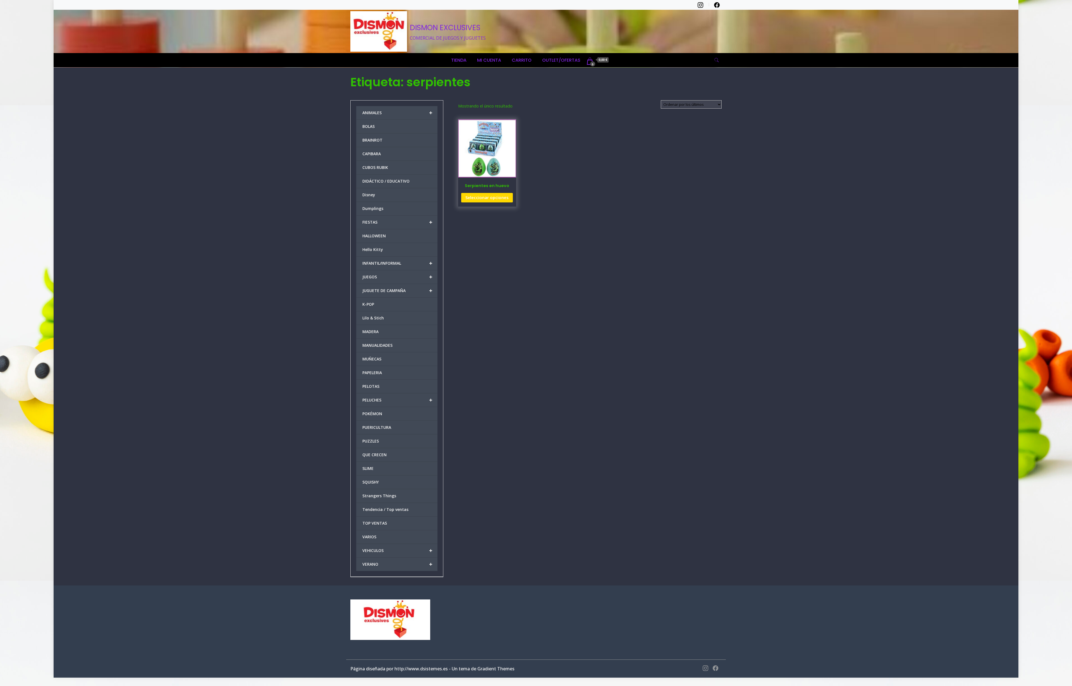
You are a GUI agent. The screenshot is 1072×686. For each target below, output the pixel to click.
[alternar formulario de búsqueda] (717, 60)
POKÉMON (372, 413)
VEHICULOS (397, 550)
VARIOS (369, 536)
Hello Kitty (372, 249)
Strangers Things (379, 495)
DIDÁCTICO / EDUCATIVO (386, 181)
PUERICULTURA (376, 427)
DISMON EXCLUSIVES (445, 28)
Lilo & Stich (373, 318)
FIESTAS (397, 222)
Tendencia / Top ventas (385, 509)
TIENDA (458, 60)
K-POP (368, 304)
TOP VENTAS (374, 523)
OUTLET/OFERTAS (561, 60)
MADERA (370, 331)
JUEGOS (397, 277)
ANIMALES (397, 112)
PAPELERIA (372, 372)
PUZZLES (370, 441)
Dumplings (372, 208)
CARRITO (522, 60)
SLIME (368, 468)
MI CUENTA (489, 60)
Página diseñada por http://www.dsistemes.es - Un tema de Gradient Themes (432, 669)
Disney (368, 194)
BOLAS (368, 126)
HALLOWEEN (374, 235)
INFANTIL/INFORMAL (397, 263)
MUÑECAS (371, 359)
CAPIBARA (371, 153)
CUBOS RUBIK (375, 167)
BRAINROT (372, 140)
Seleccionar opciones (487, 197)
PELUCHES (397, 400)
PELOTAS (370, 386)
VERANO (397, 564)
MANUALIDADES (377, 345)
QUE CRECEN (374, 454)
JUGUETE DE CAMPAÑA (397, 290)
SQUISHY (370, 482)
